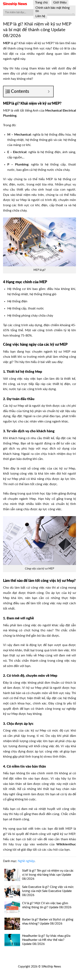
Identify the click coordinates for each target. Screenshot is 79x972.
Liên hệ (40, 16)
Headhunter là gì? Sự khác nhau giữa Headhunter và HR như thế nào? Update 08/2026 (46, 940)
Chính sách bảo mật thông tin (52, 9)
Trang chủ (41, 2)
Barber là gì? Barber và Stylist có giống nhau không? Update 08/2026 (47, 921)
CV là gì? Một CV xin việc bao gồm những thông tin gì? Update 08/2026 (47, 905)
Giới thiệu (59, 2)
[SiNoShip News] (15, 3)
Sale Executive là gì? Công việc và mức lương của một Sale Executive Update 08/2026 (48, 891)
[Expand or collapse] (48, 91)
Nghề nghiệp (26, 861)
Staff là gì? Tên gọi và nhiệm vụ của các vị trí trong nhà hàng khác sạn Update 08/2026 (48, 874)
